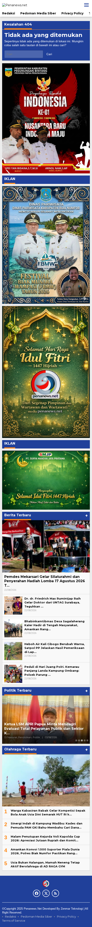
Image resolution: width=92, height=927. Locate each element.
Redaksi (10, 916)
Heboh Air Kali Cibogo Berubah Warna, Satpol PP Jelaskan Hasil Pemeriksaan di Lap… (54, 647)
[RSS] (55, 893)
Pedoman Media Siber (36, 916)
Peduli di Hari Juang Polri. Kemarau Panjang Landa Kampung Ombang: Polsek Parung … (51, 670)
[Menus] (86, 5)
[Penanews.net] (14, 5)
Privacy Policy (66, 916)
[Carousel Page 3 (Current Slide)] (82, 740)
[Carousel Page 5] (87, 740)
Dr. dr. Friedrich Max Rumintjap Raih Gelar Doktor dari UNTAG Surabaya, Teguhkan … (52, 602)
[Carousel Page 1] (76, 740)
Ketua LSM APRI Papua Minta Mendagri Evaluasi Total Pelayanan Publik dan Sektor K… (44, 728)
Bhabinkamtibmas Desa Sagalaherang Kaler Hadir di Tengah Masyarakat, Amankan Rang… (54, 625)
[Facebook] (36, 893)
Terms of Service (13, 920)
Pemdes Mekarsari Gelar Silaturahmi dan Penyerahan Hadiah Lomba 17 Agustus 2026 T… (44, 581)
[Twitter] (46, 893)
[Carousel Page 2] (79, 740)
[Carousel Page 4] (85, 740)
